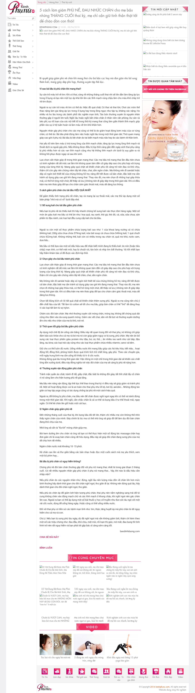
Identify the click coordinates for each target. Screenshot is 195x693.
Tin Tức (16, 24)
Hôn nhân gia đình (21, 62)
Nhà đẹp (17, 78)
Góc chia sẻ (18, 90)
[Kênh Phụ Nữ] (21, 13)
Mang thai (17, 67)
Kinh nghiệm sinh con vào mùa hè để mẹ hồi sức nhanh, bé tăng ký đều (122, 620)
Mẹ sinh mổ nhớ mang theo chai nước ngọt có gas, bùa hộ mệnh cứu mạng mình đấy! (89, 620)
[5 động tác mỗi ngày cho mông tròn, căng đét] (89, 644)
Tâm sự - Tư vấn (20, 56)
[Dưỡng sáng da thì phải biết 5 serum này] (162, 14)
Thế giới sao (18, 40)
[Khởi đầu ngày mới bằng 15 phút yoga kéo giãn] (122, 644)
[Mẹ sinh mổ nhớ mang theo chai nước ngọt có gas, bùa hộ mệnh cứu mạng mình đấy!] (89, 601)
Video (15, 84)
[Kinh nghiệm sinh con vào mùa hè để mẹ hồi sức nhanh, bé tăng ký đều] (122, 601)
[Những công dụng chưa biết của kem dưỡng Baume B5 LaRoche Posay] (165, 43)
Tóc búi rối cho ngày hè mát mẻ (55, 657)
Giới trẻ (16, 51)
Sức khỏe (17, 35)
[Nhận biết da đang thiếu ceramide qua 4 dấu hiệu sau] (165, 69)
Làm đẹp (16, 30)
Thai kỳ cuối (67, 2)
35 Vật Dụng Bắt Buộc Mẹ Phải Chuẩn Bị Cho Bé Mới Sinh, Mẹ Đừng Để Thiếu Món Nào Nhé (55, 591)
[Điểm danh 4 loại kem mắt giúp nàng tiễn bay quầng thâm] (165, 30)
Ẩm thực (16, 72)
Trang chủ (42, 2)
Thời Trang (17, 46)
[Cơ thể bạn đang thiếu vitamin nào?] (160, 53)
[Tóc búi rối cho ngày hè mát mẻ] (56, 644)
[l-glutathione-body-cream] (165, 161)
